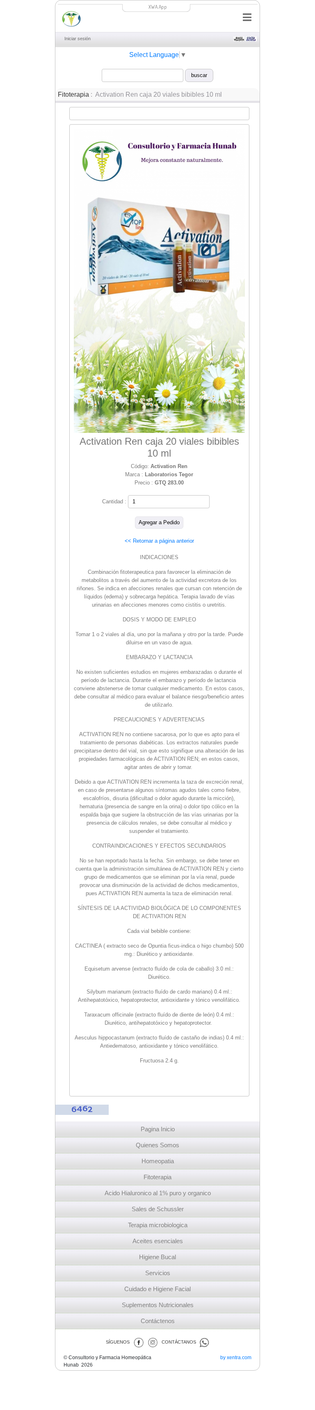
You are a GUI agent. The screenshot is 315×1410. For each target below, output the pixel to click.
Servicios (157, 1273)
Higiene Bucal (157, 1257)
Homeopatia (158, 1161)
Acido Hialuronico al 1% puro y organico (158, 1193)
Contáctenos (158, 1321)
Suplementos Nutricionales (158, 1305)
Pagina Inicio (158, 1129)
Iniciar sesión (77, 38)
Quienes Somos (157, 1145)
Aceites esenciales (157, 1241)
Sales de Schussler (158, 1209)
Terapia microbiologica (157, 1225)
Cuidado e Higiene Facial (157, 1289)
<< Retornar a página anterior (159, 541)
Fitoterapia (73, 94)
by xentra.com (235, 1357)
